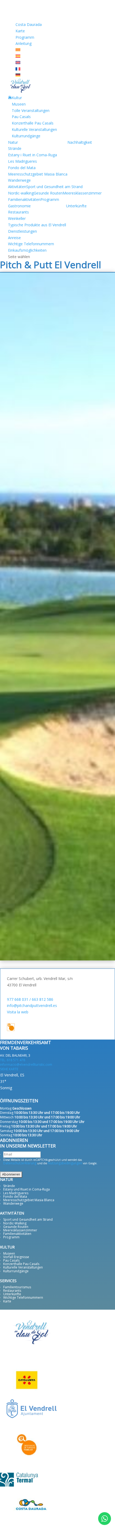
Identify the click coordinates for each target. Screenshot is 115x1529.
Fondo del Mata (22, 167)
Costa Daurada (29, 24)
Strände (14, 148)
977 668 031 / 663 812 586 (30, 999)
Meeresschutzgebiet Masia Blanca (37, 174)
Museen (19, 104)
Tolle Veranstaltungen (30, 110)
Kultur (17, 97)
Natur (13, 142)
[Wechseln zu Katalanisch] (18, 49)
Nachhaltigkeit (79, 142)
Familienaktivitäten (24, 199)
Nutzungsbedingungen (65, 1163)
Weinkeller (17, 218)
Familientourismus (17, 1287)
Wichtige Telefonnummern (31, 243)
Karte (20, 30)
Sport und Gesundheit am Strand (54, 186)
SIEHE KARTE (9, 1069)
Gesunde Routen (48, 193)
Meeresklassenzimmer (82, 193)
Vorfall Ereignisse (16, 1257)
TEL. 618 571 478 (12, 1060)
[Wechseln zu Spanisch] (18, 56)
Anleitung (24, 43)
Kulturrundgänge (26, 135)
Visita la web (17, 1011)
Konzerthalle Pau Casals (32, 123)
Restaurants (18, 212)
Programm (25, 37)
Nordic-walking (21, 193)
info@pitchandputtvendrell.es (32, 1005)
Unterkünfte (76, 205)
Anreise (14, 237)
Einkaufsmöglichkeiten (27, 250)
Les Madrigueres (22, 161)
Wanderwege (19, 180)
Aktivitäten (17, 186)
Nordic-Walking (14, 1223)
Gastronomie (19, 205)
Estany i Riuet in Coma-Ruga (32, 154)
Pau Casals (21, 116)
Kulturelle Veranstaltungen (34, 129)
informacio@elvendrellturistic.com (26, 1064)
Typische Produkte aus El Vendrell (37, 224)
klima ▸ (18, 1094)
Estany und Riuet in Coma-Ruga (26, 1189)
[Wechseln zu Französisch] (18, 69)
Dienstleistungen (22, 231)
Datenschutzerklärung (19, 1163)
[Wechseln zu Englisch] (18, 62)
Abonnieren (11, 1174)
